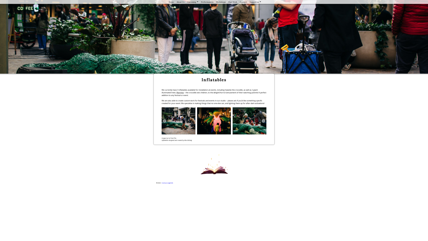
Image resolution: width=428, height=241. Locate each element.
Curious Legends (167, 183)
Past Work (232, 2)
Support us (254, 2)
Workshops (221, 2)
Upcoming (191, 2)
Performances (207, 2)
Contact (243, 2)
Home (171, 2)
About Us (180, 2)
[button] (164, 121)
